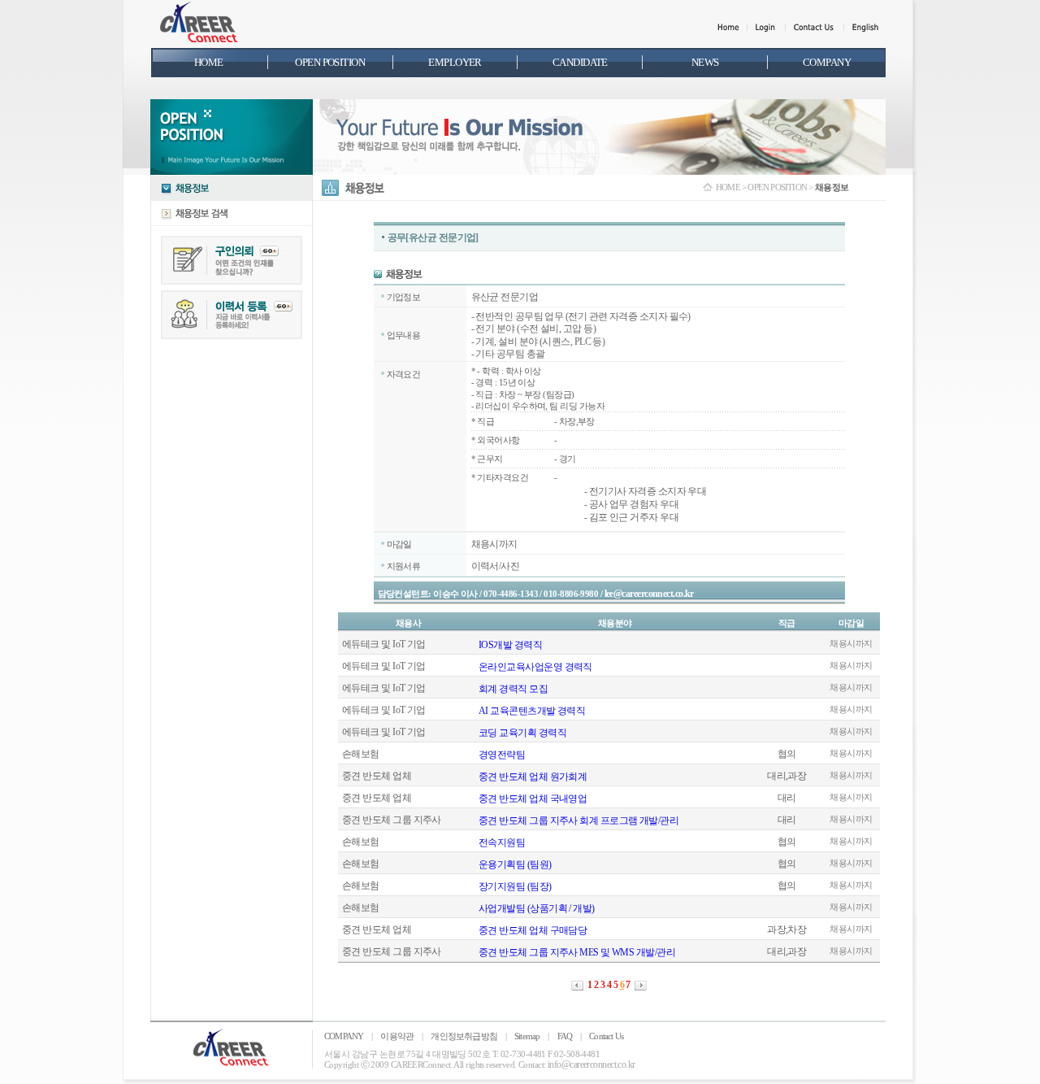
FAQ (565, 1036)
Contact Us (606, 1036)
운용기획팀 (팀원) (515, 864)
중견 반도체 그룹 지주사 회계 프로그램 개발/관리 (578, 820)
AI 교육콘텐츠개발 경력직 (532, 710)
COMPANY (343, 1036)
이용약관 (397, 1036)
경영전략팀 (502, 754)
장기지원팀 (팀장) (515, 886)
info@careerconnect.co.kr (591, 1064)
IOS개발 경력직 (510, 645)
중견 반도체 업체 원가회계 (533, 776)
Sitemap (527, 1036)
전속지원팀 (502, 842)
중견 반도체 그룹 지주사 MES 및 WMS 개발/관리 (577, 952)
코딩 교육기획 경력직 (522, 732)
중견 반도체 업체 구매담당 (533, 930)
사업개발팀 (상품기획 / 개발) (537, 908)
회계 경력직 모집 (513, 688)
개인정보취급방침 (464, 1036)
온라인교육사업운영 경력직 (535, 667)
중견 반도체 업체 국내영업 (533, 798)
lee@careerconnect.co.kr (649, 593)
